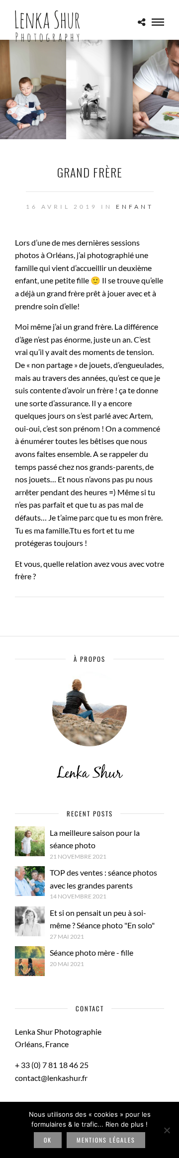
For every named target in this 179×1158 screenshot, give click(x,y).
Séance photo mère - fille (91, 952)
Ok (48, 1140)
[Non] (167, 1130)
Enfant (135, 206)
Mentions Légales (106, 1140)
